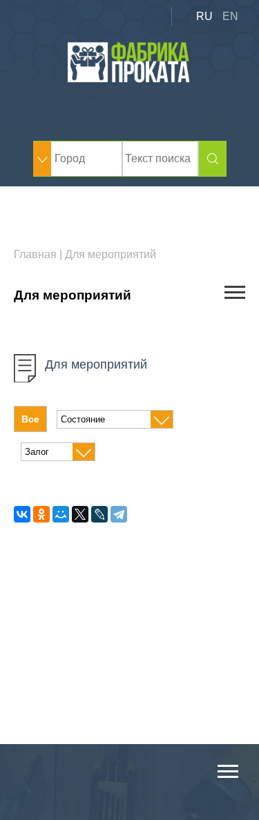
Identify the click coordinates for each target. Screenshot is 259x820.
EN (230, 16)
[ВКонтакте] (22, 514)
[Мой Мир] (60, 514)
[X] (80, 514)
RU (204, 16)
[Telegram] (119, 514)
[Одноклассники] (41, 514)
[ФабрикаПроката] (130, 79)
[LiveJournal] (99, 514)
